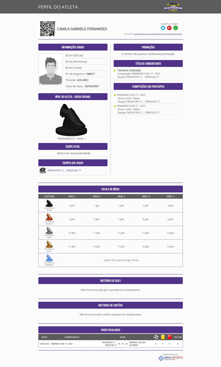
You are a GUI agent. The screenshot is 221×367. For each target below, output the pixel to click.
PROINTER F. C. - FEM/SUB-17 (64, 170)
